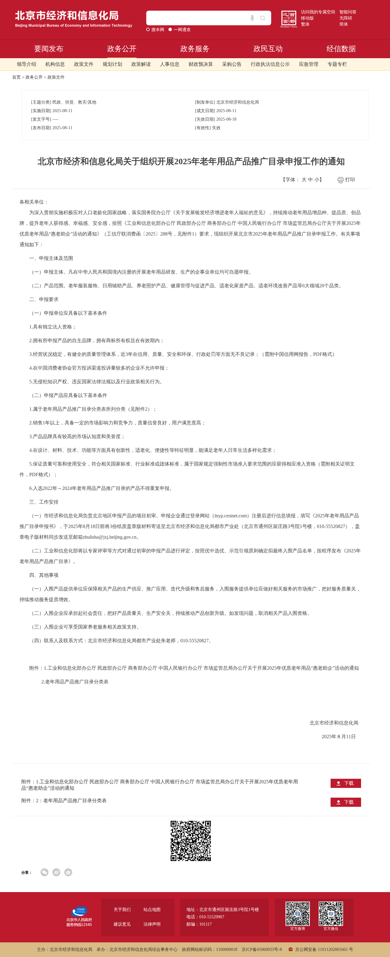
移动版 (307, 18)
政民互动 (268, 49)
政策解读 (141, 64)
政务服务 (195, 49)
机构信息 (55, 64)
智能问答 (347, 12)
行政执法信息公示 (270, 64)
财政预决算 (201, 64)
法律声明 (152, 924)
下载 (349, 783)
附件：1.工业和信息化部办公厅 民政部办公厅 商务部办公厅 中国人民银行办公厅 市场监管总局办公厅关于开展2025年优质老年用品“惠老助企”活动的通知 (159, 785)
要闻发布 (48, 49)
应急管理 (308, 64)
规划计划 (112, 64)
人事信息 (169, 64)
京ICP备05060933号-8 (262, 949)
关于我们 (122, 909)
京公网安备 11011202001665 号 (324, 949)
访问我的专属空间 (318, 12)
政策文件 (84, 64)
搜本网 (158, 29)
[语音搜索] (252, 18)
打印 (350, 179)
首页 (16, 77)
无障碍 (345, 18)
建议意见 (122, 924)
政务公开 (121, 49)
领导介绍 (26, 64)
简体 (343, 24)
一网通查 (182, 29)
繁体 (305, 24)
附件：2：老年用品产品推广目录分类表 (64, 800)
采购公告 (232, 64)
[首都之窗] (288, 13)
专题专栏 (337, 64)
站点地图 (152, 909)
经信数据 (341, 49)
